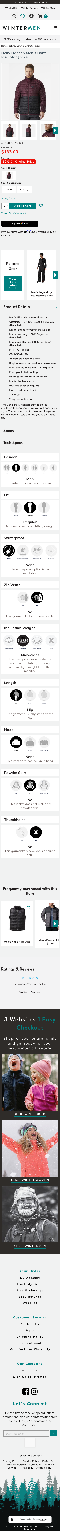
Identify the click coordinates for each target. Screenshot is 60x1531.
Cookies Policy (30, 1461)
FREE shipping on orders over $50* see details (30, 39)
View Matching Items (13, 212)
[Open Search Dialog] (14, 16)
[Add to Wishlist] (41, 205)
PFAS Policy (26, 1467)
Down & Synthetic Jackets (28, 46)
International (30, 1343)
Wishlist (30, 1302)
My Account (30, 1277)
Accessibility (43, 1467)
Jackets (11, 46)
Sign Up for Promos (30, 1376)
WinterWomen (29, 8)
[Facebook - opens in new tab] (25, 1391)
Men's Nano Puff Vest (17, 941)
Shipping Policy (30, 1336)
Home (4, 46)
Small (9, 189)
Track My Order (30, 1284)
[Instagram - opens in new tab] (34, 1391)
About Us (30, 1370)
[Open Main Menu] (50, 28)
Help (30, 1330)
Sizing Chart (8, 198)
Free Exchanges (30, 1290)
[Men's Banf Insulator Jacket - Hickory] (9, 129)
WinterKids (11, 8)
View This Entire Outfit (13, 283)
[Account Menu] (31, 16)
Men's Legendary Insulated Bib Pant (41, 294)
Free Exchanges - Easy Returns (30, 2)
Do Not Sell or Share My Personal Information (31, 1463)
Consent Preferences (30, 1455)
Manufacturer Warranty (30, 1349)
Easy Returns (30, 1296)
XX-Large (24, 189)
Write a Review (30, 992)
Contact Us (30, 1324)
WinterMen (48, 8)
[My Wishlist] (23, 16)
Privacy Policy (11, 1461)
